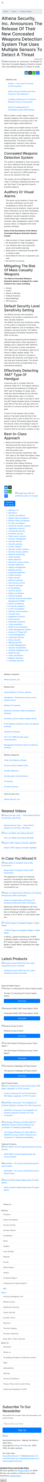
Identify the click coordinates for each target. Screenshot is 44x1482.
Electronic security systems (19, 526)
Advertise (7, 1347)
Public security (14, 578)
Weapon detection (15, 658)
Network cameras (15, 580)
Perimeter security (15, 533)
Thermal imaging (15, 596)
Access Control (9, 1225)
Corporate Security (16, 637)
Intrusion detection (16, 565)
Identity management (17, 567)
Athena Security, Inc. (12, 679)
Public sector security (17, 536)
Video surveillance (15, 655)
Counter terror (14, 614)
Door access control (16, 583)
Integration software (16, 616)
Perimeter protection (16, 622)
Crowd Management (16, 635)
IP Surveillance (14, 588)
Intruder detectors (11, 771)
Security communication (18, 611)
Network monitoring (16, 554)
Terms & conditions (11, 1379)
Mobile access (14, 653)
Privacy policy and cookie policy (16, 1384)
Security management (17, 539)
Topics (3, 1292)
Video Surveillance (10, 1220)
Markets (6, 1257)
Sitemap (6, 1373)
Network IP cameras (12, 705)
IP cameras (8, 781)
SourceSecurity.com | (11, 1456)
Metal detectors (14, 559)
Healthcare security (11, 1307)
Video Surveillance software (15, 760)
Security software (15, 585)
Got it (3, 1480)
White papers (8, 1267)
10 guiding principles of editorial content (19, 1357)
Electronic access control (18, 562)
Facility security (14, 575)
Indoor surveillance (16, 604)
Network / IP (13, 510)
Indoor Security (14, 640)
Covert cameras (14, 546)
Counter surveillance (16, 515)
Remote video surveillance (19, 521)
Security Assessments (17, 648)
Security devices (15, 541)
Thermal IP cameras (12, 732)
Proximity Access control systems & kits (20, 718)
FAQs (5, 1363)
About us (6, 1352)
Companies (7, 1235)
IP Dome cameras (11, 787)
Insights (6, 1246)
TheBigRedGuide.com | (29, 1456)
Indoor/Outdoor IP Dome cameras (17, 692)
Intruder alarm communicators (16, 776)
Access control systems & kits (16, 765)
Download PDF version (10, 503)
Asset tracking (14, 557)
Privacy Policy (23, 1470)
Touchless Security (16, 661)
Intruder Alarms (9, 1230)
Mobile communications (18, 627)
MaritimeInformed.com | (29, 1458)
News (5, 1241)
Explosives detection (16, 572)
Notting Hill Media (20, 1445)
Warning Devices (15, 642)
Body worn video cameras (14, 1339)
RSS (4, 1288)
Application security (16, 528)
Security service (14, 591)
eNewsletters (8, 1368)
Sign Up (22, 1430)
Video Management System (19, 629)
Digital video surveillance (18, 518)
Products (6, 1214)
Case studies (8, 1251)
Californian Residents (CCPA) (15, 1389)
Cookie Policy (15, 1476)
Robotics (6, 1323)
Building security (15, 570)
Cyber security (9, 1312)
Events (6, 1262)
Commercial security (16, 531)
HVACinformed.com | (11, 1458)
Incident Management (17, 645)
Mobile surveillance (16, 593)
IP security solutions (16, 606)
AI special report (10, 1278)
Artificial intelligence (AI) (18, 650)
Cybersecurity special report (15, 1283)
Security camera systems (18, 549)
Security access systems (18, 552)
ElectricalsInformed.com (12, 1461)
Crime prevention (15, 624)
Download (22, 1001)
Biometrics (12, 513)
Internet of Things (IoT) (17, 632)
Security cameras (15, 544)
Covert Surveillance (16, 609)
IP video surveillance (16, 523)
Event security (14, 619)
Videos (6, 1273)
